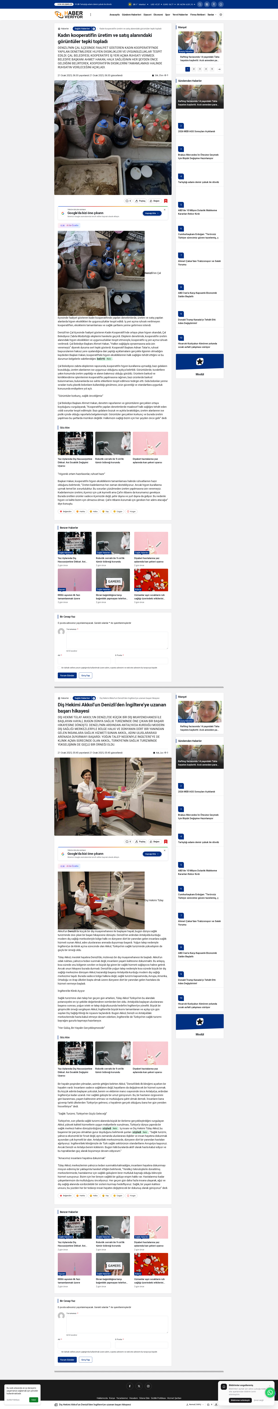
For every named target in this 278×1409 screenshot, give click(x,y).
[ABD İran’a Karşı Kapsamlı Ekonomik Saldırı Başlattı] (200, 284)
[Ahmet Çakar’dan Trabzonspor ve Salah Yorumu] (200, 255)
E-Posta (119, 655)
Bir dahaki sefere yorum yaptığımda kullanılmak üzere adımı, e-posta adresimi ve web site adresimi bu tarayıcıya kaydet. (110, 668)
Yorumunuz (72, 629)
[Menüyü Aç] (91, 15)
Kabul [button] (34, 1400)
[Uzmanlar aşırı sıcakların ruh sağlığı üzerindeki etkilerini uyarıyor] (151, 586)
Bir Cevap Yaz (67, 616)
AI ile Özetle (72, 225)
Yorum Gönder (67, 675)
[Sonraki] (219, 69)
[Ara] (200, 4)
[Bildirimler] (221, 4)
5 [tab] (212, 69)
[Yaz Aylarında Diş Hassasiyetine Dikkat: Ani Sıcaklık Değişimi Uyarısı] (75, 450)
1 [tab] (187, 69)
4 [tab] (205, 69)
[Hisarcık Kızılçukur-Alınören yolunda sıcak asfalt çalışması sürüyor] (200, 339)
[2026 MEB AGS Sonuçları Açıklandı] (200, 122)
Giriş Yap (85, 675)
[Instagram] (148, 1386)
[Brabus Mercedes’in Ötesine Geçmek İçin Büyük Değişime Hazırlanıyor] (200, 149)
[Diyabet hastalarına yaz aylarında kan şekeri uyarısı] (150, 450)
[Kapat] (165, 210)
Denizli (149, 273)
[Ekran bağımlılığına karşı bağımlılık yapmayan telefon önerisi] (113, 586)
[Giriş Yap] (214, 4)
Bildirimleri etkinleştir (240, 1400)
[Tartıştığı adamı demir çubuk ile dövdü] (200, 174)
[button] (207, 4)
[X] (139, 1386)
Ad (60, 655)
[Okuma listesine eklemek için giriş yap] (165, 200)
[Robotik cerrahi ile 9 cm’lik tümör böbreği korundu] (113, 450)
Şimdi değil (259, 1400)
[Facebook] (129, 1386)
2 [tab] (193, 69)
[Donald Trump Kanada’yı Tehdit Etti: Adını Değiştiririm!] (200, 313)
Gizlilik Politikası (13, 1400)
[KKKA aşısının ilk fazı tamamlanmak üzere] (75, 586)
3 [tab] (199, 69)
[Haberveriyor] (69, 14)
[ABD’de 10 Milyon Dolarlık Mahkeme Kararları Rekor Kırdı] (200, 202)
